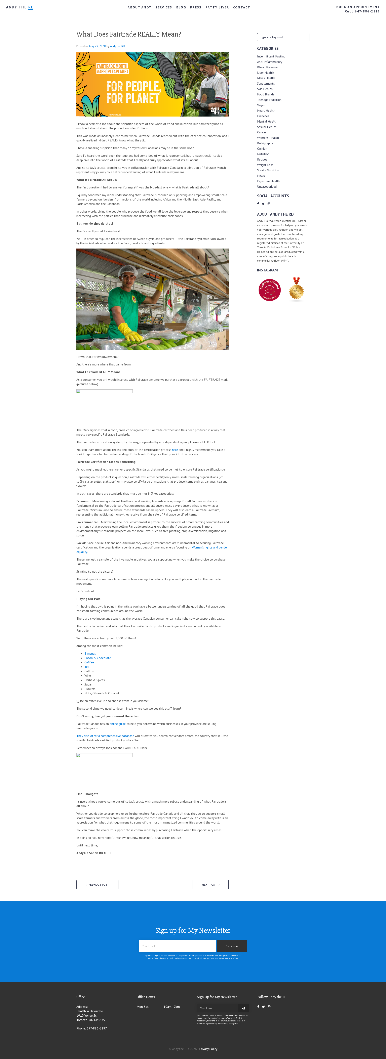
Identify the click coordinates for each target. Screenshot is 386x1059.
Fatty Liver (217, 7)
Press (196, 7)
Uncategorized (267, 186)
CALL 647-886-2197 (362, 11)
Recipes (262, 159)
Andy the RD (117, 46)
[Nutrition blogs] (296, 301)
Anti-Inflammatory (269, 62)
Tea (86, 667)
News (261, 176)
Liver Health (265, 73)
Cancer (261, 132)
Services (163, 7)
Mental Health (267, 121)
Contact (241, 7)
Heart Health (266, 110)
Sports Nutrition (268, 170)
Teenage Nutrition (269, 100)
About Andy (139, 7)
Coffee (89, 662)
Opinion (262, 148)
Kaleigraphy (265, 143)
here (174, 450)
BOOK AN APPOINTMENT (358, 7)
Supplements (266, 83)
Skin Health (265, 89)
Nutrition (263, 154)
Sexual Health (266, 127)
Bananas (90, 653)
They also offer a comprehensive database (105, 736)
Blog (181, 7)
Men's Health (266, 78)
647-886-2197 (97, 1028)
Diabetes (263, 116)
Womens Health (268, 138)
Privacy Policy (208, 1049)
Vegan (261, 105)
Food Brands (265, 94)
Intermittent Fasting (271, 56)
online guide (118, 724)
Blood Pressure (267, 67)
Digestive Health (268, 181)
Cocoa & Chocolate (97, 658)
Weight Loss (265, 165)
